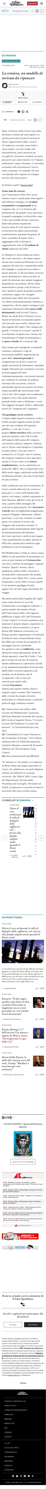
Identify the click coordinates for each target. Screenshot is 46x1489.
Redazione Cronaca (11, 1019)
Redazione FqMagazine (13, 1075)
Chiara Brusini (14, 856)
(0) (30, 856)
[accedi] (41, 3)
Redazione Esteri (10, 1047)
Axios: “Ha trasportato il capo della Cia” (15, 1038)
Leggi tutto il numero (23, 1162)
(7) (43, 1047)
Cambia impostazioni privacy (16, 1410)
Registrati (33, 1325)
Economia (9, 55)
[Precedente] (5, 838)
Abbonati (32, 3)
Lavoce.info (13, 84)
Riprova (23, 1383)
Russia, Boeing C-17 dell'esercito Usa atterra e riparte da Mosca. (15, 1032)
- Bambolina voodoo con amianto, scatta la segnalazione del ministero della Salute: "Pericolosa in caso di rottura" (23, 1184)
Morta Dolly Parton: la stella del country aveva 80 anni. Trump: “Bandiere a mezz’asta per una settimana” (16, 1063)
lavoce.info (26, 185)
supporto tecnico (13, 1375)
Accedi (12, 1325)
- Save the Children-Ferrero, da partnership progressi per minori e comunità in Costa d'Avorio (23, 1214)
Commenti (9, 112)
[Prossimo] (41, 838)
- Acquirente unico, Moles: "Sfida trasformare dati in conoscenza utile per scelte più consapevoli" (22, 1208)
